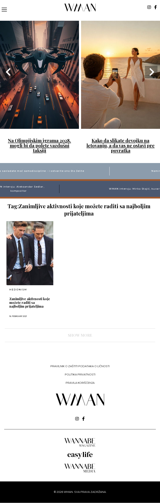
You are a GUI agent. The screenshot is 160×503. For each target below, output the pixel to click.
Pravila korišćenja (80, 382)
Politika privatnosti (80, 374)
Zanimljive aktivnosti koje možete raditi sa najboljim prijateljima (29, 302)
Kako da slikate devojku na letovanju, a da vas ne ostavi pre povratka (120, 145)
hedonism (18, 290)
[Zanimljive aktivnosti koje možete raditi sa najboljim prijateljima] (29, 253)
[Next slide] (151, 72)
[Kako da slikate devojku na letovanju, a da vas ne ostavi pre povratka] (120, 126)
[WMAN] (80, 10)
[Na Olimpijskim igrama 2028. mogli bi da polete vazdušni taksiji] (39, 126)
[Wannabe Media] (80, 471)
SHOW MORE (80, 335)
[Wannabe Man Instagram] (149, 7)
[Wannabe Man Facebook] (155, 7)
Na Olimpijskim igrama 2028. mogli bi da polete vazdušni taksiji (39, 145)
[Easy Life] (80, 457)
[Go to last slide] (8, 72)
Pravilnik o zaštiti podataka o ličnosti (80, 366)
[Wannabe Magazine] (80, 446)
